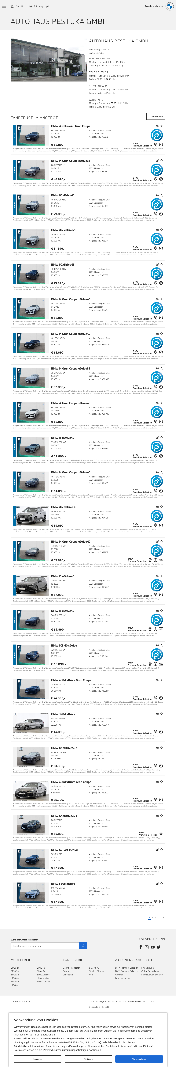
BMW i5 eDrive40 (62, 576)
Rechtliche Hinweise (136, 1001)
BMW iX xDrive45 (63, 195)
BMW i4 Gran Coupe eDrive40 (70, 541)
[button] (4, 6)
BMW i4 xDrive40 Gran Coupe (70, 126)
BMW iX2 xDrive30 (63, 507)
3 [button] (155, 917)
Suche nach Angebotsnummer (24, 939)
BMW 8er (41, 971)
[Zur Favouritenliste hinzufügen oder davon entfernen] (161, 125)
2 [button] (152, 917)
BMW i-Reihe (43, 978)
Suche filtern (157, 116)
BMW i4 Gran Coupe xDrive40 (70, 299)
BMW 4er (15, 978)
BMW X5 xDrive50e (64, 748)
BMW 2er (15, 971)
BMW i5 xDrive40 (62, 438)
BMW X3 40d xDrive (64, 850)
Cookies (151, 1001)
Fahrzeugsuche (122, 978)
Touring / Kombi (96, 971)
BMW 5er (15, 981)
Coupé (66, 971)
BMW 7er (41, 967)
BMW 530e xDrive (63, 884)
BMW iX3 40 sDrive (64, 645)
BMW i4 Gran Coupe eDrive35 (70, 161)
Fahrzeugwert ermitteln (152, 974)
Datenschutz (94, 1007)
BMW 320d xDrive (63, 714)
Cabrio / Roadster (71, 967)
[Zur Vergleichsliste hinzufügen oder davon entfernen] (157, 125)
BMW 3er (15, 974)
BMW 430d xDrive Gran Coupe (71, 680)
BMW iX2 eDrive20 (63, 230)
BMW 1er (15, 967)
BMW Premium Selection (126, 967)
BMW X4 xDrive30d (64, 816)
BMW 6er (15, 985)
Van (91, 974)
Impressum (121, 1001)
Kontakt (105, 1007)
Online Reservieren (150, 971)
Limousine (68, 974)
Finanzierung (147, 967)
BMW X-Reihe (43, 974)
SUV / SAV (94, 967)
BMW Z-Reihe (43, 981)
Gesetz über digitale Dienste (101, 1001)
